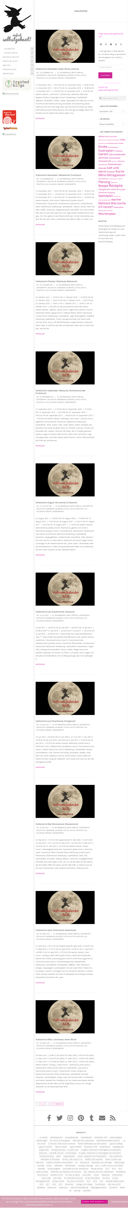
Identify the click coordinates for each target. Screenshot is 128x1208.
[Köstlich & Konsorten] (10, 93)
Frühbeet (118, 151)
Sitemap (77, 1190)
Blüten (117, 140)
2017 (107, 1168)
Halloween (121, 161)
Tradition (40, 78)
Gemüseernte (104, 161)
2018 (41, 1184)
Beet (115, 136)
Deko (122, 139)
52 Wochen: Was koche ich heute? (62, 1143)
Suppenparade (69, 1156)
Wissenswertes (70, 78)
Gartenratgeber (116, 1137)
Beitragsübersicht (43, 1181)
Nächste (59, 1104)
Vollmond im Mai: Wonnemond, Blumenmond (57, 824)
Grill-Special (84, 1162)
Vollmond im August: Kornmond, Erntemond (56, 502)
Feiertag (80, 73)
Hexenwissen (115, 164)
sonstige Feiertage (85, 1165)
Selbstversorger (118, 189)
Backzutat (109, 136)
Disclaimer (113, 1187)
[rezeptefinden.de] (9, 134)
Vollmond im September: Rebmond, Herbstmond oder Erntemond (61, 392)
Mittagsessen (116, 175)
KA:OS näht (46, 1178)
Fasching (40, 1165)
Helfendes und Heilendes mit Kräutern (66, 1171)
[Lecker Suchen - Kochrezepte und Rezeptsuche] (10, 127)
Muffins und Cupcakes (94, 1159)
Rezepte (116, 185)
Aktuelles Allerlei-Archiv (115, 1181)
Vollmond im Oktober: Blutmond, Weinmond (56, 281)
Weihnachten (118, 207)
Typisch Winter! (75, 1146)
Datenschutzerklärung (79, 1187)
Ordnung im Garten (116, 179)
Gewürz (114, 161)
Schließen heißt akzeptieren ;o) (94, 1201)
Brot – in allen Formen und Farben (109, 1165)
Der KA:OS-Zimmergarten (60, 1140)
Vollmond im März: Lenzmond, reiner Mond (56, 1039)
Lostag (77, 75)
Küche (120, 171)
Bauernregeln (65, 73)
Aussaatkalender (71, 1137)
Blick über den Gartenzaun (83, 1140)
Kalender (70, 75)
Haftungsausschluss (98, 1187)
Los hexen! (105, 75)
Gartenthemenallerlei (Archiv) (108, 1140)
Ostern (49, 1165)
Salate (58, 1156)
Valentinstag (119, 1162)
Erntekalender (86, 1137)
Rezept (103, 186)
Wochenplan (107, 214)
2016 (114, 1168)
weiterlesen (40, 118)
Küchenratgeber (54, 1168)
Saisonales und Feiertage (102, 1162)
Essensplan (106, 150)
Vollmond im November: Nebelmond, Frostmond (58, 175)
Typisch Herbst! (61, 1146)
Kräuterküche (105, 1146)
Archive (6, 65)
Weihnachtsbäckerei (105, 210)
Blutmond (111, 140)
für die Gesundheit (92, 1178)
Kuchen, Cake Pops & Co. (72, 1159)
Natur (83, 75)
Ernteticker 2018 (100, 1137)
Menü (102, 175)
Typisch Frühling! (115, 1143)
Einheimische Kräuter (115, 143)
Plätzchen (114, 182)
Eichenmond (102, 143)
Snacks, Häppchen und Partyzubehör (92, 1156)
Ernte (74, 73)
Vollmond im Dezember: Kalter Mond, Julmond (57, 69)
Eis (76, 1162)
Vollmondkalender (104, 200)
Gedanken (41, 1187)
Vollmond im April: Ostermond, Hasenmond (56, 930)
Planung (104, 182)
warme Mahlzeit (109, 201)
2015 (120, 1168)
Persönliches (9, 69)
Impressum (7, 73)
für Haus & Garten (72, 1175)
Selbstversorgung (106, 192)
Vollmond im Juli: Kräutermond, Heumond (55, 611)
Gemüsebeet (114, 158)
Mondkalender (103, 179)
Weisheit (61, 78)
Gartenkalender (117, 154)
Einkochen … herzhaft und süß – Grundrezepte (57, 1153)
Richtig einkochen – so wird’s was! (64, 1150)
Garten (103, 154)
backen (101, 136)
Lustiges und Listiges (84, 1184)
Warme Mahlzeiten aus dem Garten (92, 1143)
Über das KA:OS (114, 1184)
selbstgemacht (104, 189)
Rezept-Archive (97, 1168)
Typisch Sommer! (45, 1146)
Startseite (87, 1190)
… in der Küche (10, 53)
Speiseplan (105, 196)
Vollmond (52, 78)
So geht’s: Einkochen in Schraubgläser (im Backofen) (100, 1153)
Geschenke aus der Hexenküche (75, 1168)
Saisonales (86, 1175)
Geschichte (51, 75)
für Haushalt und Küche (73, 1178)
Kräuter (111, 171)
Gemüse (103, 157)
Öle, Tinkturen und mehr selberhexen (99, 1171)
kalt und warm (108, 169)
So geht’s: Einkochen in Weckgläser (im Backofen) (101, 1150)
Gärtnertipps (41, 75)
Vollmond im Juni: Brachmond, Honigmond (55, 721)
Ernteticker (113, 147)
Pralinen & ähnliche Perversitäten (59, 1162)
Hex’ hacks (57, 1178)
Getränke (41, 1168)
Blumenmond (103, 140)
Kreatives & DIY (10, 61)
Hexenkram (61, 75)
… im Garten (8, 48)
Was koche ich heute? (112, 205)
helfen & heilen (10, 57)
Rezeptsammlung (46, 1156)
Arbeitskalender (56, 1137)
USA (46, 78)
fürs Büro (106, 1178)
